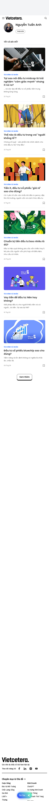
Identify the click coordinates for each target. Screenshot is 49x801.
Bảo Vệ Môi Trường (9, 786)
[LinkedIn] (25, 768)
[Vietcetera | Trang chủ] (14, 18)
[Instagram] (30, 768)
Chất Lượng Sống (8, 789)
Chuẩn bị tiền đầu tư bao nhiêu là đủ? (24, 243)
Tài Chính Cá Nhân (11, 75)
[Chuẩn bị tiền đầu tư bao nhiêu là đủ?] (24, 222)
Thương (4, 799)
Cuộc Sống (6, 783)
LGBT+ (4, 796)
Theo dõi (20, 31)
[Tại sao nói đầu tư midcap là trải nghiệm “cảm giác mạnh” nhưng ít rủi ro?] (24, 59)
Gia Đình (5, 793)
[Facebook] (19, 768)
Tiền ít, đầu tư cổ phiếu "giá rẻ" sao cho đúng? (22, 189)
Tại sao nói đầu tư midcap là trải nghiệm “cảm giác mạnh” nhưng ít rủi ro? (24, 82)
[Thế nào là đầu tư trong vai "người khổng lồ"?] (24, 116)
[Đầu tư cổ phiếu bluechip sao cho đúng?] (24, 331)
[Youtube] (36, 768)
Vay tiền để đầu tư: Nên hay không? (20, 299)
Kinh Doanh (32, 783)
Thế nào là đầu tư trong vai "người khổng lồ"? (24, 136)
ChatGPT (30, 786)
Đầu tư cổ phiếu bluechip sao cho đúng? (24, 352)
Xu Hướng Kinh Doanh (35, 789)
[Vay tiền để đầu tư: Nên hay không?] (24, 278)
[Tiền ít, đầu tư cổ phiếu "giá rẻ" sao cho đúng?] (24, 169)
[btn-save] (43, 96)
